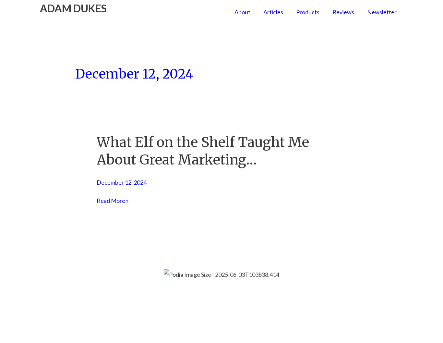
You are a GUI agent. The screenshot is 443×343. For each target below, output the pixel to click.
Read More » (113, 200)
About (242, 12)
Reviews (343, 12)
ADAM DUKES (73, 8)
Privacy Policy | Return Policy (263, 292)
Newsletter (382, 12)
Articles (273, 12)
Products (307, 12)
